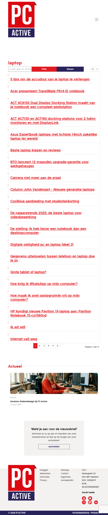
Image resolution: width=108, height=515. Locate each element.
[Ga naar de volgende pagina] (61, 344)
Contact (64, 473)
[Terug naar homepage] (22, 19)
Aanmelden (54, 446)
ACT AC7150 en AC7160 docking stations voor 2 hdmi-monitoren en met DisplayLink (53, 120)
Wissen (70, 69)
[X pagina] (90, 498)
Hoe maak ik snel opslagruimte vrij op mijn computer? (45, 297)
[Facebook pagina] (84, 498)
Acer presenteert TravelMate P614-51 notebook (47, 91)
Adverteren (45, 473)
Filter (44, 69)
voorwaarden (80, 512)
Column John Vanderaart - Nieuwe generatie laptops (52, 189)
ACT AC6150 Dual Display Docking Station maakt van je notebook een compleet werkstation (52, 105)
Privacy (43, 480)
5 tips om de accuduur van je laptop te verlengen (50, 79)
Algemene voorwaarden (67, 479)
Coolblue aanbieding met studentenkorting (44, 201)
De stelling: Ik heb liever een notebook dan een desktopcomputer (48, 231)
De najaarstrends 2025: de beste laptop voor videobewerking (46, 215)
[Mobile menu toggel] (97, 19)
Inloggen (44, 470)
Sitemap (65, 470)
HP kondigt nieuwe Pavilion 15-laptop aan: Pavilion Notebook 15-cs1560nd (50, 313)
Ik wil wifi (17, 327)
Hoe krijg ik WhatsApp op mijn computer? (44, 284)
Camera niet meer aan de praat (35, 178)
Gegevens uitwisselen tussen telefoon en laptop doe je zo (52, 258)
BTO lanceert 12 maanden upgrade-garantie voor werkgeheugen (49, 164)
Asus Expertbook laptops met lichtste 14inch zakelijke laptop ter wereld (53, 136)
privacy (95, 512)
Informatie (45, 477)
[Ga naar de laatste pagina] (64, 344)
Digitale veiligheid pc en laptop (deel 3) (41, 244)
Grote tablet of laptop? (28, 272)
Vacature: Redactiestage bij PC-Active (28, 401)
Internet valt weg (23, 339)
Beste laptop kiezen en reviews (35, 150)
